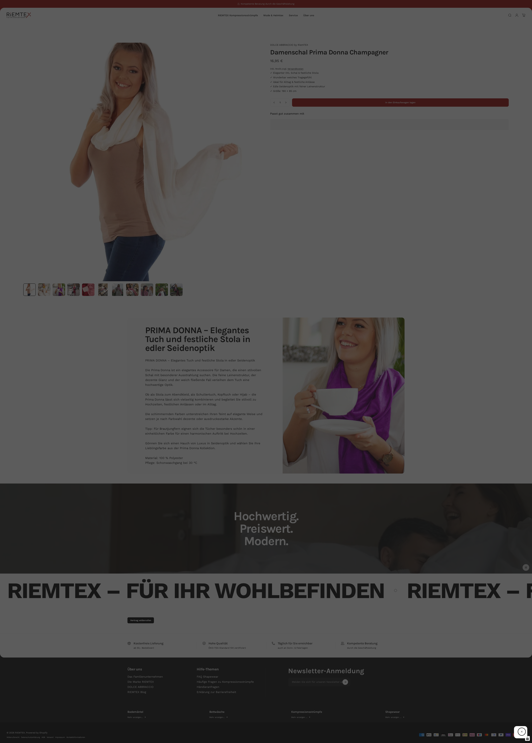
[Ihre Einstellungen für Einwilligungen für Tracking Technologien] (527, 738)
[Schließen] (521, 731)
